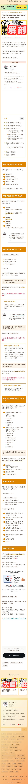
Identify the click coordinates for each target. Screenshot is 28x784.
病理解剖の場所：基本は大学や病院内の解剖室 (15, 139)
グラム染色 (5, 739)
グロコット (20, 739)
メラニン (12, 752)
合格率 (23, 758)
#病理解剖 (19, 662)
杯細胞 (20, 763)
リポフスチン (21, 755)
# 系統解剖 (5, 662)
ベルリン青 (5, 747)
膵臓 (8, 769)
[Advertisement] (14, 101)
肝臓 (21, 766)
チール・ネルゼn (17, 742)
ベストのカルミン (15, 744)
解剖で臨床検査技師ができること (15, 143)
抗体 (9, 763)
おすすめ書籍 (6, 736)
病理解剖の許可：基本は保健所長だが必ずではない (15, 131)
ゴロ (9, 742)
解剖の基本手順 (11, 152)
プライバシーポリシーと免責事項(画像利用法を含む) (14, 779)
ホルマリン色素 (13, 747)
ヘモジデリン (6, 744)
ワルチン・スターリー (7, 758)
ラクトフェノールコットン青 (9, 755)
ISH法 (15, 734)
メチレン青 (5, 752)
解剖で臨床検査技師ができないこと (15, 148)
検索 (25, 729)
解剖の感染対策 (11, 155)
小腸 (23, 761)
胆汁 (4, 769)
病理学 (7, 776)
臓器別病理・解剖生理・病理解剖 (16, 12)
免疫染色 (17, 758)
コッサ (4, 742)
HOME (2, 776)
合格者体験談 (6, 761)
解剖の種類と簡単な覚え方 (14, 125)
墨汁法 (12, 761)
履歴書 (4, 763)
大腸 (18, 761)
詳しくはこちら (21, 7)
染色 (4, 766)
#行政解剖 (5, 665)
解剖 (20, 769)
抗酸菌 (14, 763)
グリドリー (12, 739)
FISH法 (10, 734)
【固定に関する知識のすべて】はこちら (14, 618)
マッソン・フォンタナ (7, 750)
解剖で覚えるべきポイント (14, 122)
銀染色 (11, 771)
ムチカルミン (18, 750)
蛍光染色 (14, 769)
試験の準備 (5, 771)
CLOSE (21, 118)
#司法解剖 (12, 662)
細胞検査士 (9, 766)
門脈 (17, 771)
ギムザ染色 (21, 736)
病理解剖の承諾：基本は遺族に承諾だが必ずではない (15, 135)
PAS (21, 734)
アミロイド (13, 736)
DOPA (4, 734)
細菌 (16, 766)
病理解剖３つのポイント (13, 128)
